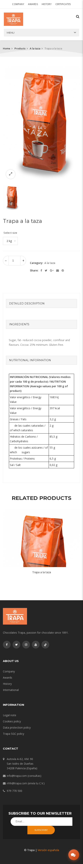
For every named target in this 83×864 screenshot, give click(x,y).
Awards (33, 4)
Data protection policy (17, 727)
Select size (10, 232)
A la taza (35, 48)
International (11, 690)
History (47, 4)
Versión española (48, 850)
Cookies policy (12, 721)
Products (19, 48)
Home (6, 48)
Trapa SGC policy (13, 733)
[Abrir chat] (73, 854)
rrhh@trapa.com (17, 783)
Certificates (63, 4)
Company (18, 4)
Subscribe (41, 829)
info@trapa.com (17, 776)
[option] (41, 124)
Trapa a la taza (41, 572)
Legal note (9, 715)
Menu (10, 32)
